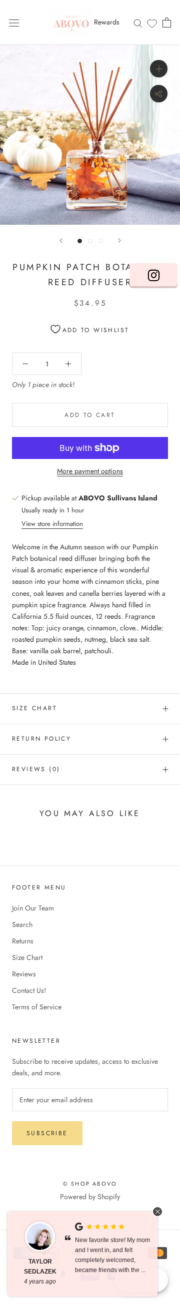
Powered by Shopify (90, 1197)
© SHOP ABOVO (90, 1184)
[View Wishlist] (152, 22)
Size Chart (34, 708)
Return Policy (41, 738)
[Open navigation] (14, 22)
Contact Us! (29, 990)
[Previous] (61, 240)
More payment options (90, 471)
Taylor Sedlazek (40, 1266)
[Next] (119, 240)
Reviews (24, 974)
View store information (52, 523)
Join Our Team (33, 908)
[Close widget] (157, 1211)
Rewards (107, 22)
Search (22, 924)
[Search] (138, 22)
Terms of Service (37, 1007)
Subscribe (47, 1133)
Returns (23, 941)
